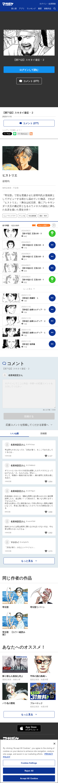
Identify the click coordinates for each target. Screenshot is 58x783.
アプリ (21, 8)
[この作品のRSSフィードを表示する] (31, 133)
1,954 (50, 481)
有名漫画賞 (32, 216)
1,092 (50, 532)
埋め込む (24, 133)
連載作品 (47, 8)
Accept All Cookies (29, 778)
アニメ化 (22, 216)
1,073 (50, 551)
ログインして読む (29, 69)
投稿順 (43, 433)
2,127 (50, 456)
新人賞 (14, 8)
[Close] (54, 743)
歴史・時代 (43, 216)
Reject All (29, 770)
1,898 (50, 512)
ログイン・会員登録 (48, 3)
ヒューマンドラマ (9, 216)
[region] (29, 761)
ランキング (31, 8)
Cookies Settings (29, 762)
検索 (54, 8)
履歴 (40, 8)
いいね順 (14, 433)
